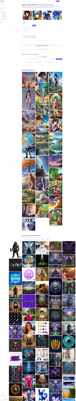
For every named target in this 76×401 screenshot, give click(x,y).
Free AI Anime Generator (44, 5)
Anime (23, 23)
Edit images (3, 8)
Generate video (45, 56)
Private (57, 62)
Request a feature (2, 400)
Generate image (40, 56)
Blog (1, 399)
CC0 (27, 32)
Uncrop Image (3, 18)
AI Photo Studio (3, 19)
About (2, 399)
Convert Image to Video (4, 16)
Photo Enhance (27, 37)
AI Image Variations (4, 13)
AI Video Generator (4, 15)
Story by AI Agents (38, 62)
